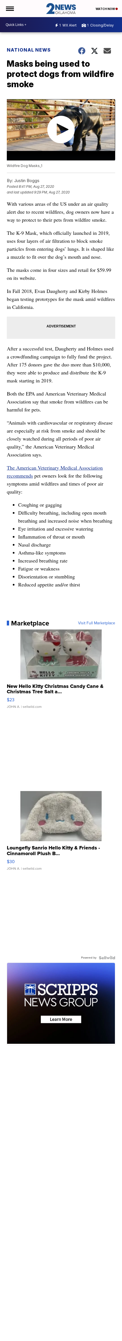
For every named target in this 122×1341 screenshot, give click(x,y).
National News (29, 50)
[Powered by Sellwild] (107, 958)
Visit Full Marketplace (96, 623)
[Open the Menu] (9, 8)
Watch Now (105, 9)
